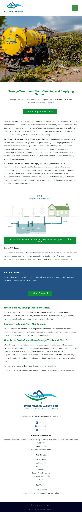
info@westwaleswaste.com (61, 259)
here (72, 371)
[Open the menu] (75, 8)
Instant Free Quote (40, 293)
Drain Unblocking (41, 466)
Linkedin (42, 430)
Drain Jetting (41, 460)
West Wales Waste (13, 8)
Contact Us (41, 469)
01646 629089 (25, 259)
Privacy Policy (41, 490)
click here (16, 319)
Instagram (42, 426)
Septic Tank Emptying (41, 473)
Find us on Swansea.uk (41, 476)
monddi (50, 509)
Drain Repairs (41, 463)
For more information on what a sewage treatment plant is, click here (40, 240)
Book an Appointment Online (40, 111)
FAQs (41, 479)
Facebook (42, 423)
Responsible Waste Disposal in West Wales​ (41, 493)
